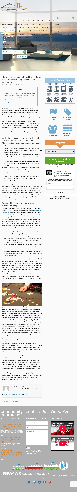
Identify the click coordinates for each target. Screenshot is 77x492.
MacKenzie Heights (34, 27)
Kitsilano (22, 27)
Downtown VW (5, 41)
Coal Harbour (37, 37)
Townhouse (33, 44)
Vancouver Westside (48, 20)
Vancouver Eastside (7, 24)
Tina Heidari (10, 84)
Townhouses (19, 37)
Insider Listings (52, 135)
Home (3, 20)
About (9, 20)
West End (24, 41)
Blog (26, 394)
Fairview (56, 24)
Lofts (39, 41)
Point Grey (13, 31)
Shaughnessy (55, 31)
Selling (16, 20)
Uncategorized (13, 401)
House (28, 37)
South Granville (43, 31)
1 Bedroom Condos (34, 34)
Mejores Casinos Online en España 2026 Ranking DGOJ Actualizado (11, 426)
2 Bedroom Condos (49, 34)
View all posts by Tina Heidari (13, 394)
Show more (21, 56)
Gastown (15, 41)
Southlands (4, 34)
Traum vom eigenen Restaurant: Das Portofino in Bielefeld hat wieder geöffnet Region (11, 454)
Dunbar (48, 24)
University (23, 34)
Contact (23, 20)
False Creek (5, 27)
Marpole (59, 27)
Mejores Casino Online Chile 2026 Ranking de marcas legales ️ (11, 440)
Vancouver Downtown (22, 24)
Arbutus (34, 24)
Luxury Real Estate (34, 20)
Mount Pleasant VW (48, 27)
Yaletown (32, 41)
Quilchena (22, 31)
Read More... (3, 435)
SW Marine (14, 34)
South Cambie (32, 31)
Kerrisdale (14, 27)
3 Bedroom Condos (7, 37)
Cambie (41, 24)
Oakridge (4, 31)
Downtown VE (47, 37)
